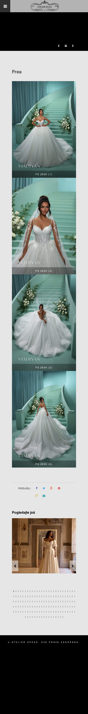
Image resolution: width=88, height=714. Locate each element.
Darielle (53, 568)
